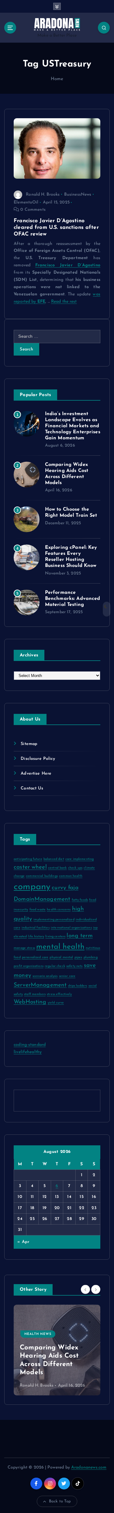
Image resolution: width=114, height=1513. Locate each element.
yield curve (56, 1002)
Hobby (31, 1350)
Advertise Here (36, 773)
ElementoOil (26, 202)
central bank (57, 868)
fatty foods (80, 900)
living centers (55, 936)
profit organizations (28, 966)
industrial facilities (36, 927)
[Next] (95, 1289)
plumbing (91, 957)
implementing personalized (53, 919)
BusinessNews (78, 194)
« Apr (23, 1242)
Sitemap (29, 744)
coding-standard (30, 1045)
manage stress (24, 948)
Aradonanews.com (88, 1467)
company (32, 887)
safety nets (74, 966)
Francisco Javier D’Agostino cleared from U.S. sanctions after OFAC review (56, 227)
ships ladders (77, 986)
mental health (60, 947)
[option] (57, 1350)
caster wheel (30, 867)
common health (70, 876)
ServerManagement (40, 985)
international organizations (71, 927)
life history (36, 936)
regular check (55, 966)
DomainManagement (42, 899)
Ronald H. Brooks (43, 194)
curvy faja (65, 888)
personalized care (35, 957)
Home (57, 79)
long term (79, 936)
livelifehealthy (28, 1052)
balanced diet (53, 859)
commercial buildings (42, 876)
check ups (75, 868)
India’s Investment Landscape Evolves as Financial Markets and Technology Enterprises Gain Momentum (72, 426)
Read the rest (64, 301)
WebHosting (30, 1002)
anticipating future (28, 859)
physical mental (61, 957)
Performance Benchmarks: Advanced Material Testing (72, 598)
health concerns (59, 909)
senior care (67, 976)
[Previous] (85, 1289)
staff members (35, 994)
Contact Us (32, 788)
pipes (78, 957)
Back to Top (60, 1501)
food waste (37, 909)
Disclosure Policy (38, 759)
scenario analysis (45, 976)
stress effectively (59, 994)
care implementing (79, 859)
